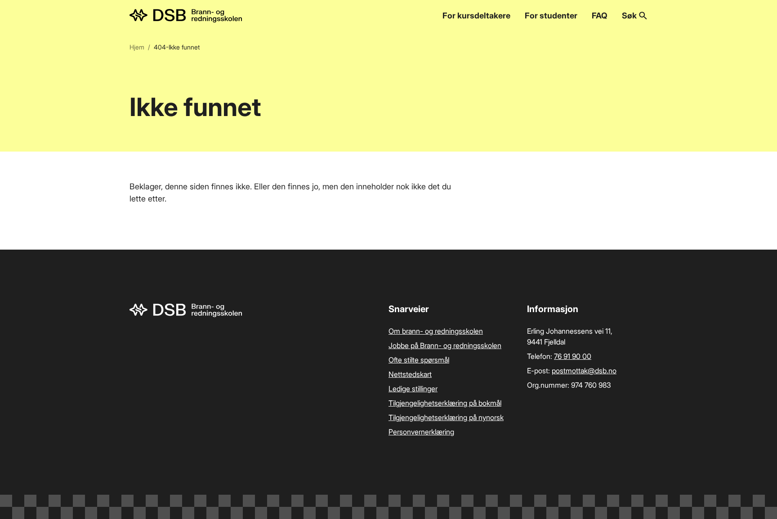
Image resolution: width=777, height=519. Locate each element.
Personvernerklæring (421, 431)
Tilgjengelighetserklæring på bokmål (444, 402)
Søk (629, 15)
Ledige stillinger (413, 388)
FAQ (599, 15)
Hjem (137, 47)
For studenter (551, 15)
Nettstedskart (410, 374)
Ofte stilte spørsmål (418, 359)
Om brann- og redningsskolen (435, 331)
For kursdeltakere (476, 15)
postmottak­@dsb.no (584, 370)
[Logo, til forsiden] (186, 15)
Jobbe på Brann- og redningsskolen (444, 345)
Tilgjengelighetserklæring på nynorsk (446, 417)
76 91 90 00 (572, 356)
